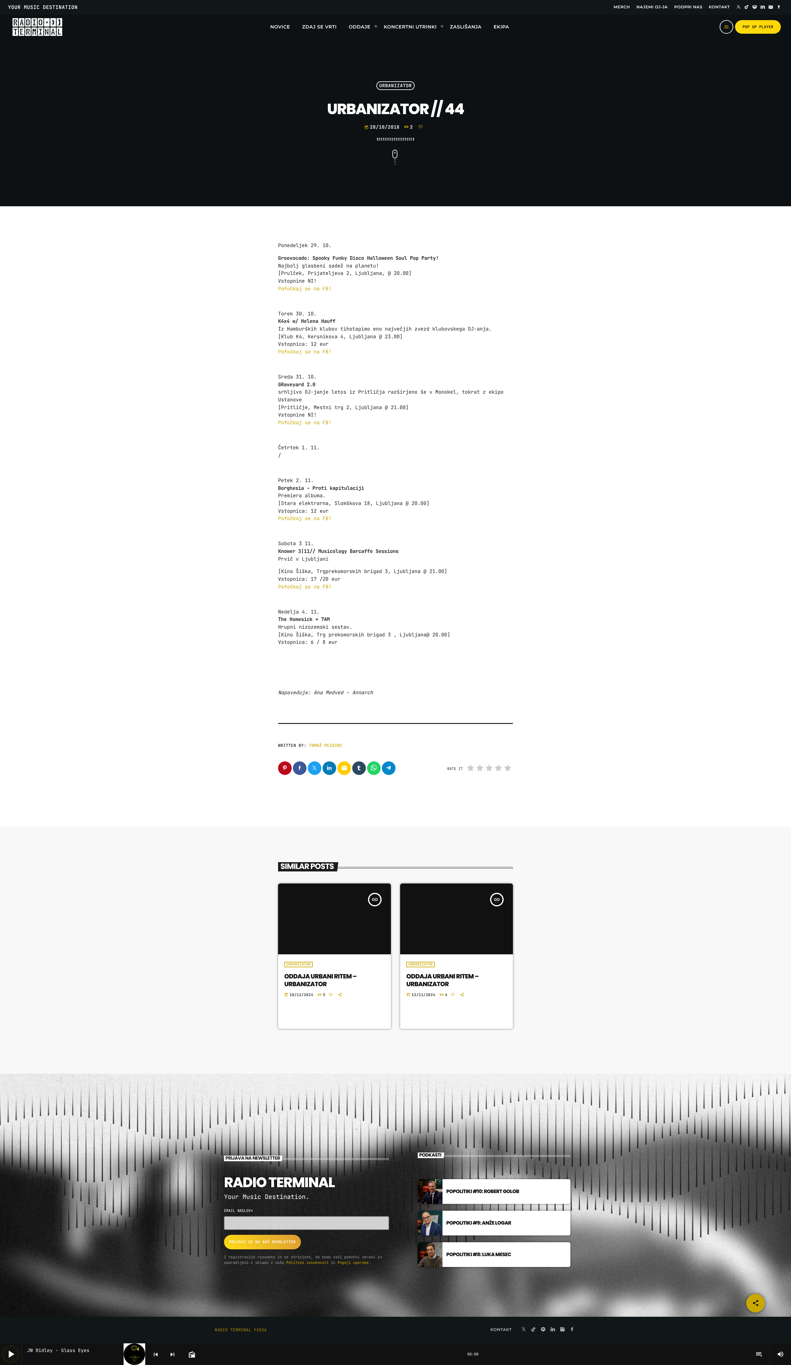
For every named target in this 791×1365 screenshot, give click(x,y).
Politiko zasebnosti (307, 1262)
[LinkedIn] (762, 7)
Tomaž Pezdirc (325, 745)
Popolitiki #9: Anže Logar (478, 1222)
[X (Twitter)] (738, 7)
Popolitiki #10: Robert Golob (482, 1191)
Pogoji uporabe (353, 1262)
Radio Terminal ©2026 (241, 1330)
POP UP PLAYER (757, 26)
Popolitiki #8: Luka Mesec (478, 1254)
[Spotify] (754, 7)
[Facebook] (778, 7)
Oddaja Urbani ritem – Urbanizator (320, 980)
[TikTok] (746, 7)
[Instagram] (770, 7)
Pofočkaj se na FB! (306, 288)
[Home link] (37, 27)
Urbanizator (395, 86)
